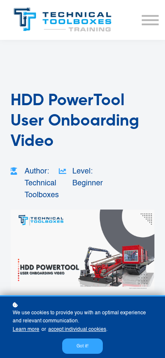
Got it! (82, 346)
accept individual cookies (77, 329)
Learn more (26, 329)
